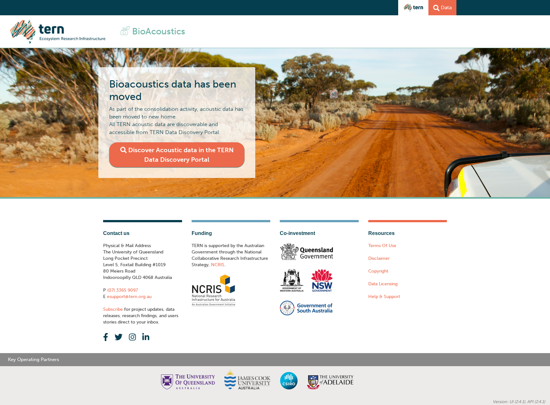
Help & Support (384, 296)
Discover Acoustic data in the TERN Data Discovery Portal (180, 154)
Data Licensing (383, 284)
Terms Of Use (382, 245)
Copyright (378, 271)
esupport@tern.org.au (129, 296)
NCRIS (217, 264)
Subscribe (113, 309)
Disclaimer (379, 258)
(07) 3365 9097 (122, 290)
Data (446, 7)
